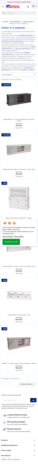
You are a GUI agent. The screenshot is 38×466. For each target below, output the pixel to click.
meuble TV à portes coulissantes (12, 41)
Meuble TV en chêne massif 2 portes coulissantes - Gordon (19, 363)
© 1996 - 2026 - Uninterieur (11, 459)
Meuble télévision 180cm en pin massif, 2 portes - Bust (19, 169)
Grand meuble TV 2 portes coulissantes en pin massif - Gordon (19, 120)
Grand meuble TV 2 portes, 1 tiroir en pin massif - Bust (19, 266)
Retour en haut (27, 384)
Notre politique (7, 236)
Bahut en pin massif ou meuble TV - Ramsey (19, 218)
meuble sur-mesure (27, 70)
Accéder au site (11, 242)
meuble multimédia (25, 35)
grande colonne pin (22, 49)
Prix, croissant (19, 74)
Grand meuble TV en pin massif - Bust (19, 315)
